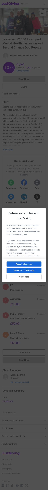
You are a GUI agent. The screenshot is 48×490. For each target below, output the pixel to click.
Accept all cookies (24, 264)
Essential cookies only (24, 270)
